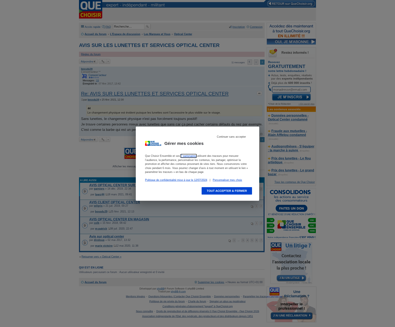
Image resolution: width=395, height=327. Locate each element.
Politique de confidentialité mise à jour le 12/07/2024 (176, 180)
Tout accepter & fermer (227, 190)
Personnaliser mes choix (227, 180)
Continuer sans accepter (231, 136)
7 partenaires (188, 155)
